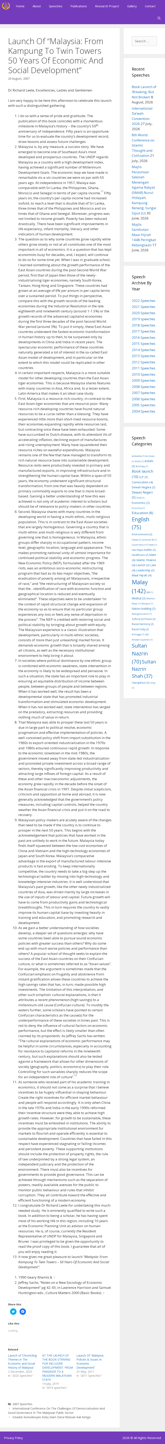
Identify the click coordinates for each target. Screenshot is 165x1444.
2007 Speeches (22, 1404)
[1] (102, 191)
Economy (138, 508)
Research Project (107, 6)
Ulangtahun (140, 682)
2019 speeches (143, 319)
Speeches (55, 6)
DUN (140, 497)
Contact (150, 6)
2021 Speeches (143, 306)
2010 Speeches (143, 374)
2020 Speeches (143, 313)
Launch (143, 565)
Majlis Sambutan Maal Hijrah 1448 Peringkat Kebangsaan (144, 234)
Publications (78, 6)
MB (149, 592)
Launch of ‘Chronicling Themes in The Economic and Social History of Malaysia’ (22, 1361)
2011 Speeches (143, 368)
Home (20, 6)
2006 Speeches (143, 399)
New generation (142, 613)
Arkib (139, 461)
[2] (75, 1075)
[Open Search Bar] (159, 18)
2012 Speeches (143, 362)
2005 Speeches (143, 405)
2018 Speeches (143, 325)
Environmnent (142, 534)
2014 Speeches (143, 349)
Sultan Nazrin (140, 653)
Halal (153, 544)
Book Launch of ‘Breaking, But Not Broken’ (144, 91)
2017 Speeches (143, 331)
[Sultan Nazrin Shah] (6, 6)
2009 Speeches (143, 380)
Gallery (132, 6)
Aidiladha (138, 456)
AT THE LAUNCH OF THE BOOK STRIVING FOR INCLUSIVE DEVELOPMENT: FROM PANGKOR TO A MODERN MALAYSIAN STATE (57, 1368)
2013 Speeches (143, 355)
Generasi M (149, 539)
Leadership (145, 570)
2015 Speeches (143, 343)
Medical (139, 598)
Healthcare (140, 555)
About (37, 6)
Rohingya (138, 634)
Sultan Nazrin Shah (144, 668)
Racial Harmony (143, 624)
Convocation (142, 482)
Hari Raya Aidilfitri (144, 550)
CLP (143, 477)
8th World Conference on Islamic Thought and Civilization (143, 145)
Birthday (142, 466)
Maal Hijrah (142, 575)
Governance (140, 544)
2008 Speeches (143, 386)
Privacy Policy (13, 1438)
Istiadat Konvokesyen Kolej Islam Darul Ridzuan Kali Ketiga (51, 1417)
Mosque (147, 603)
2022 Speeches (143, 300)
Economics (141, 503)
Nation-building (144, 608)
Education (142, 512)
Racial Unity (140, 629)
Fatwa (136, 539)
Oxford (138, 619)
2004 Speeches (143, 411)
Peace (149, 619)
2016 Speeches (143, 337)
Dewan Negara (143, 487)
